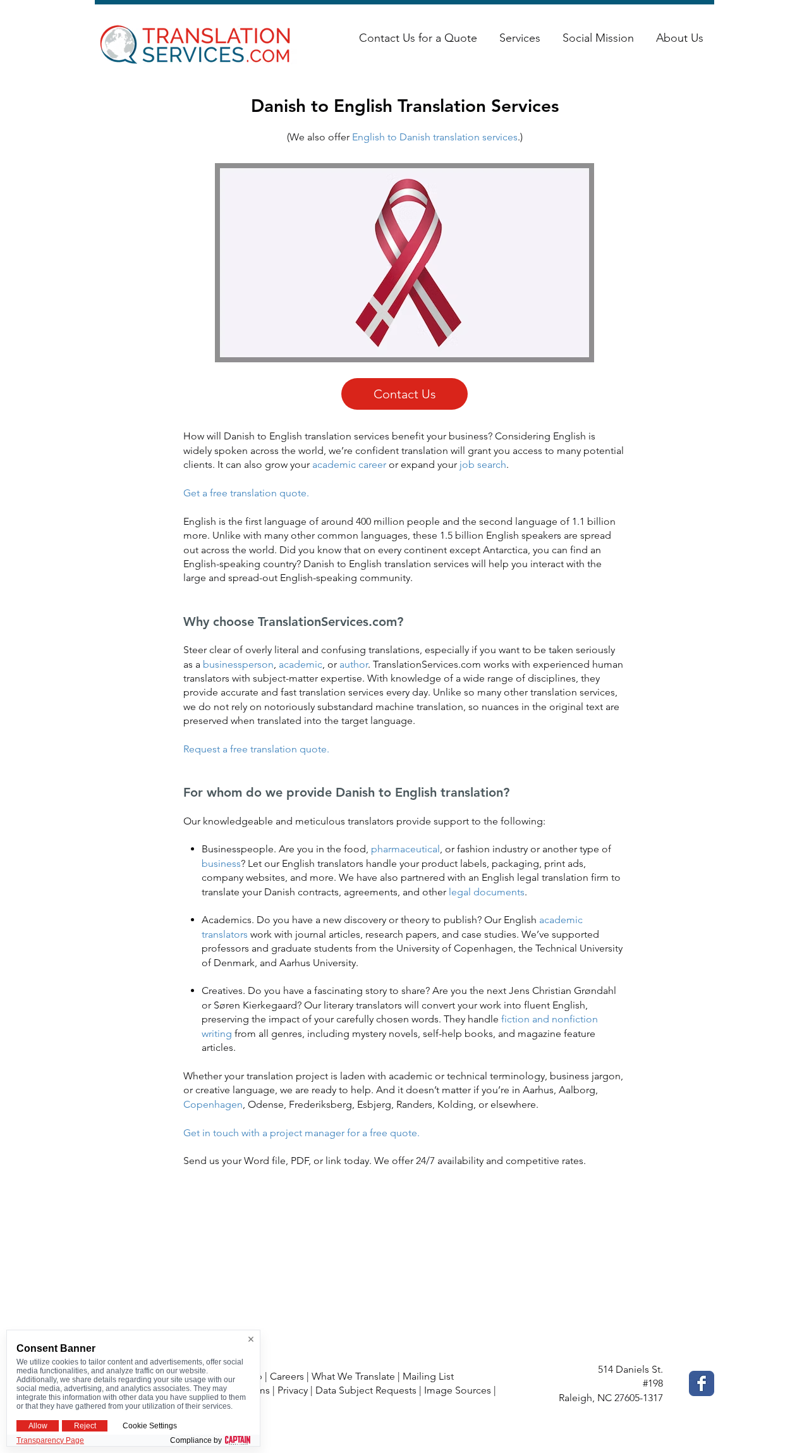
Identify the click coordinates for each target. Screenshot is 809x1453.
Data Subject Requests (366, 1390)
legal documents (487, 892)
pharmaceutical (405, 849)
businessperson (238, 664)
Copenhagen (213, 1104)
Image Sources (457, 1390)
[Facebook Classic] (701, 1383)
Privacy (292, 1390)
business (221, 863)
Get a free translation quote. (246, 493)
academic (300, 664)
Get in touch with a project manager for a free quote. (301, 1133)
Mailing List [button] (428, 1376)
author (353, 664)
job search (482, 464)
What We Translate (353, 1376)
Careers (287, 1376)
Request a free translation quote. (256, 749)
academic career (349, 464)
